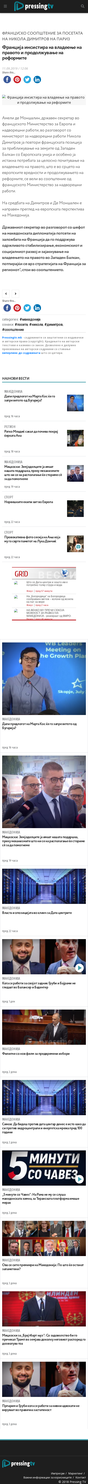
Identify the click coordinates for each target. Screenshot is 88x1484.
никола (37, 324)
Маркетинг (75, 1473)
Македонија (31, 319)
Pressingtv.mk (12, 337)
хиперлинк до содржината (21, 353)
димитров (55, 324)
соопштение (14, 330)
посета (22, 324)
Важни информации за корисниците (47, 1477)
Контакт (81, 1477)
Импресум (58, 1473)
